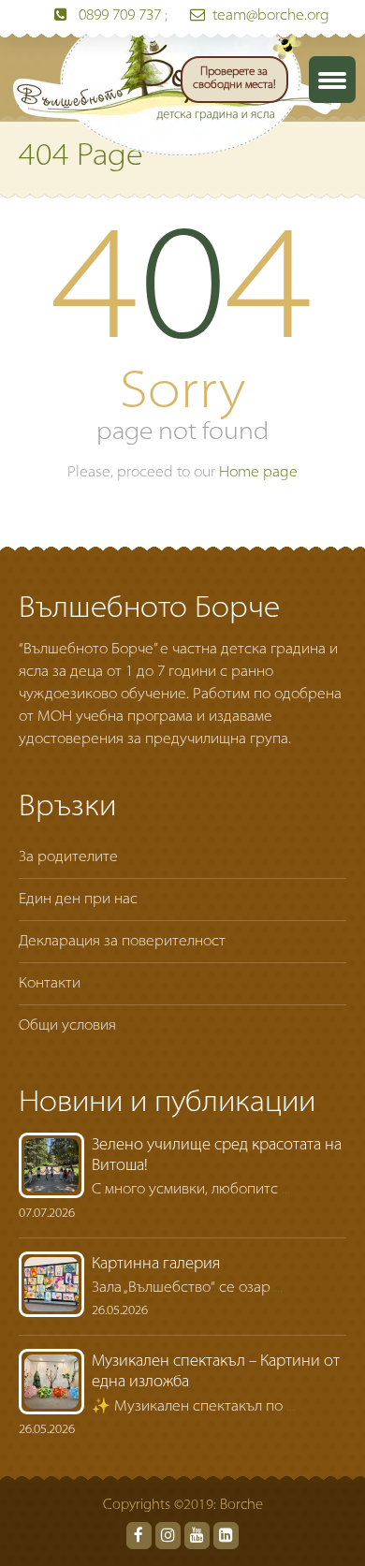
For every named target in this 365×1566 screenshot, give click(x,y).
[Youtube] (197, 1535)
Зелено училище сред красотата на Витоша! (217, 1155)
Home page (258, 472)
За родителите (68, 857)
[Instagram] (168, 1535)
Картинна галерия (156, 1264)
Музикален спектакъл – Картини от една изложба (216, 1372)
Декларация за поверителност (122, 941)
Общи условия (67, 1025)
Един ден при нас (78, 899)
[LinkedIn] (226, 1535)
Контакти (49, 983)
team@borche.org (270, 15)
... (286, 1189)
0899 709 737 (120, 15)
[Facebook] (139, 1535)
